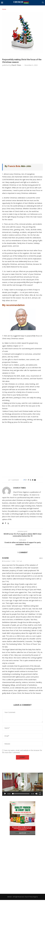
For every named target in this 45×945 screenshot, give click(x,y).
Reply (41, 558)
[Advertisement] (22, 91)
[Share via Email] (35, 480)
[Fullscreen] (40, 794)
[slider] (20, 793)
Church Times (16, 65)
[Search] (43, 3)
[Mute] (36, 794)
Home (4, 9)
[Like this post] (26, 480)
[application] (22, 784)
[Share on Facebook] (28, 480)
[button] (22, 784)
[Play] (5, 794)
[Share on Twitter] (30, 480)
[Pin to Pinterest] (32, 480)
